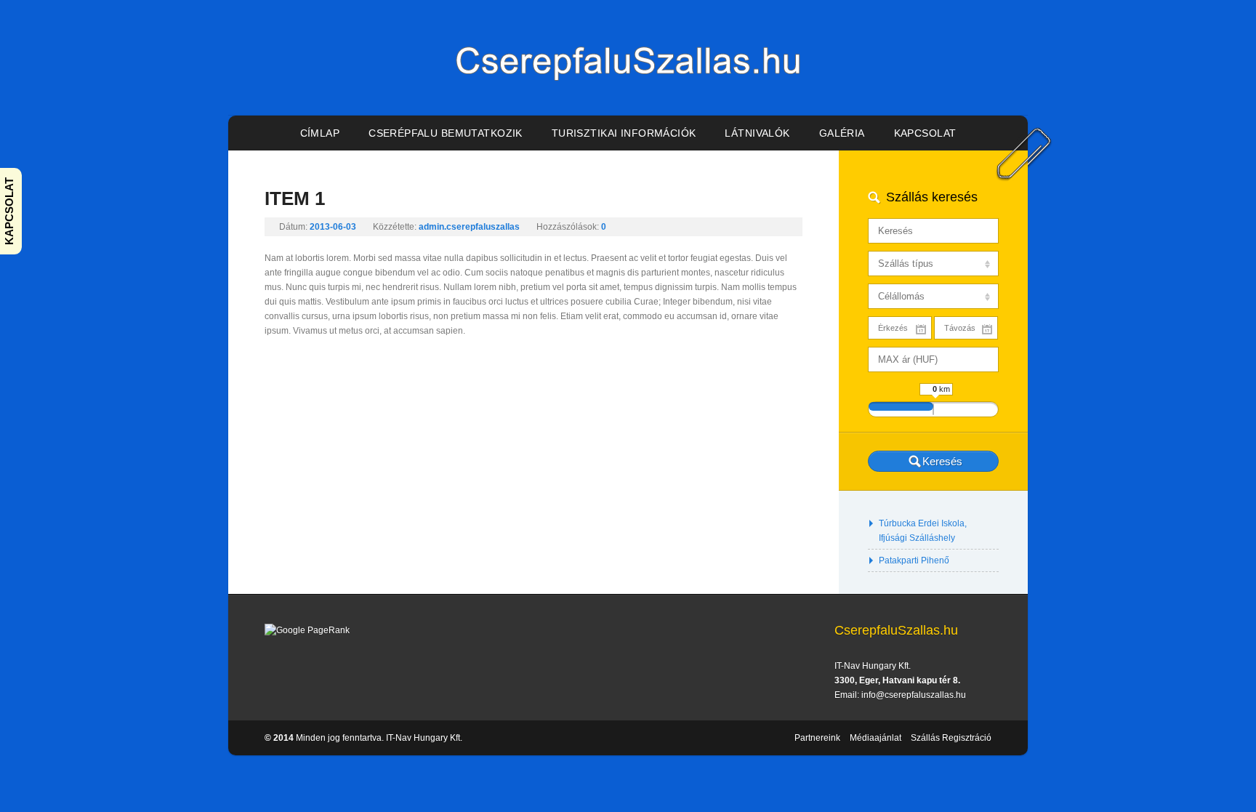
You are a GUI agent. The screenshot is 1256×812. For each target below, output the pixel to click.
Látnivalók (757, 133)
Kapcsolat (925, 133)
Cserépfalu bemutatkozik (446, 133)
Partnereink (817, 738)
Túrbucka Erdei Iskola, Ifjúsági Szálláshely (923, 530)
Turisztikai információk (624, 133)
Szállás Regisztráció (951, 738)
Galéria (842, 133)
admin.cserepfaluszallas (469, 227)
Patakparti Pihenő (914, 560)
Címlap (320, 133)
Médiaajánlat (875, 738)
